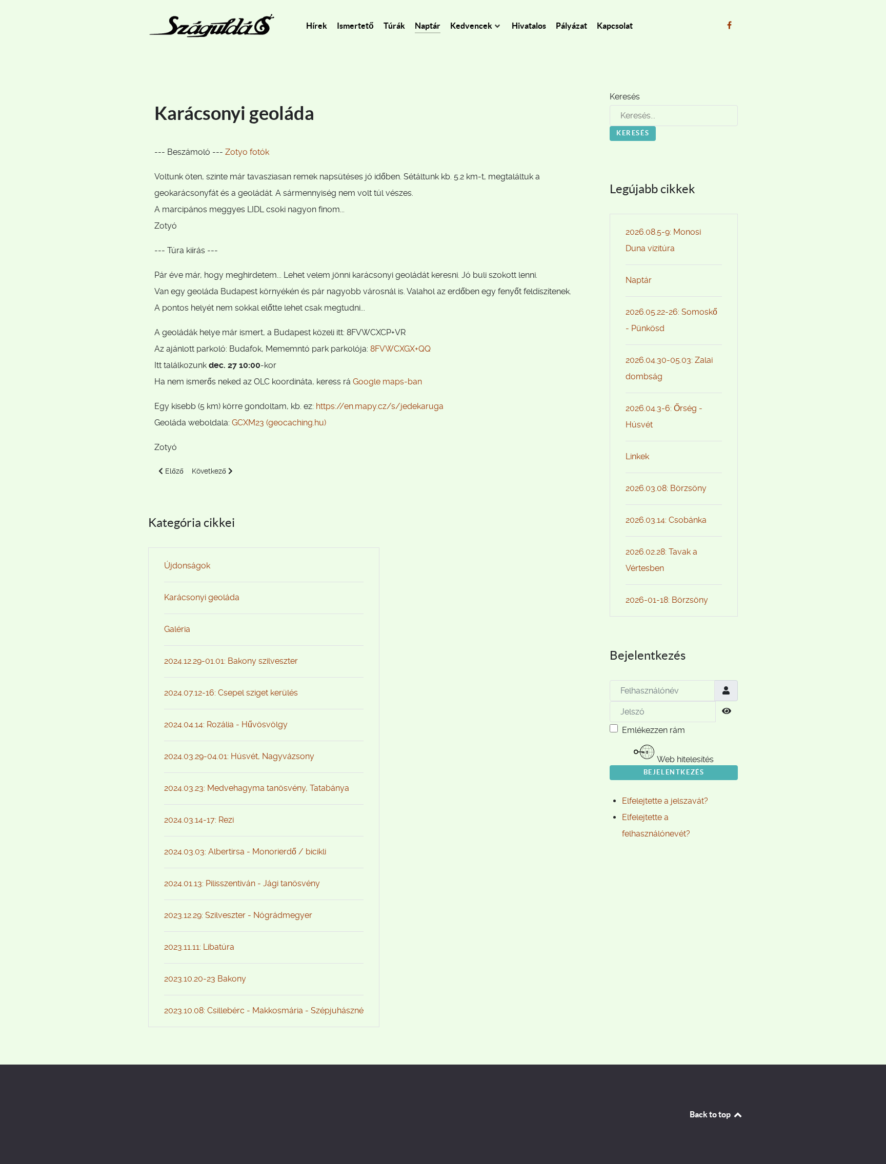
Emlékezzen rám (653, 730)
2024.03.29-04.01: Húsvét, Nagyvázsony (239, 756)
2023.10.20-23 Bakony (205, 979)
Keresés (625, 96)
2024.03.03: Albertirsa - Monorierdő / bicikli (245, 851)
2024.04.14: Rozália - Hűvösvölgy (226, 724)
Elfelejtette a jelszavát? (665, 801)
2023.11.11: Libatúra (199, 947)
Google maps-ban (387, 381)
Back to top (711, 1114)
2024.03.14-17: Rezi (199, 820)
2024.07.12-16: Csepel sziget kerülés (231, 693)
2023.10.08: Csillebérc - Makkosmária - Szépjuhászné (264, 1010)
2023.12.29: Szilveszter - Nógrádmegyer (238, 915)
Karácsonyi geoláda (201, 597)
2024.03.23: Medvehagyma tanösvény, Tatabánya (256, 788)
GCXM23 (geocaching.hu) (279, 422)
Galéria (177, 629)
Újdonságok (187, 565)
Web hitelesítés (684, 759)
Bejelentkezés (673, 772)
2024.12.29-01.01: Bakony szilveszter (231, 661)
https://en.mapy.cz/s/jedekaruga (380, 406)
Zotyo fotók (247, 152)
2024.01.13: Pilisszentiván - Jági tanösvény (242, 883)
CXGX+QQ (413, 349)
